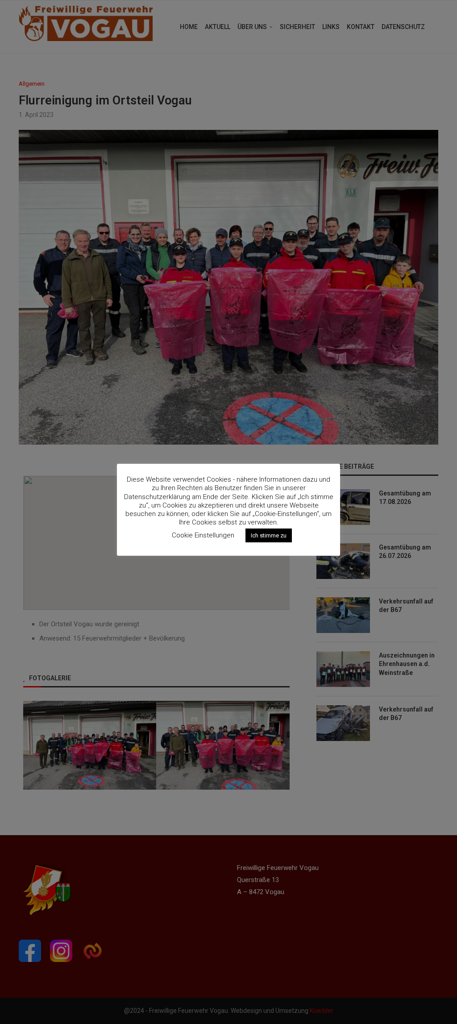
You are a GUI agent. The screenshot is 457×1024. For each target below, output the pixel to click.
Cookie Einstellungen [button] (203, 535)
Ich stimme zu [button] (269, 535)
